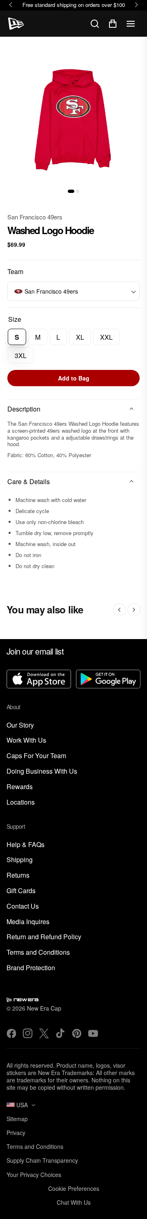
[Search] (95, 23)
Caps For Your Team (36, 756)
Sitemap (17, 1118)
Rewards (20, 787)
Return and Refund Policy (44, 937)
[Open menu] (130, 23)
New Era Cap (44, 1008)
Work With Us (26, 740)
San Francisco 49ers (34, 216)
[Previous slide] (119, 609)
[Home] (16, 24)
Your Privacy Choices (34, 1174)
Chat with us (74, 1202)
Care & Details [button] (28, 481)
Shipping (20, 860)
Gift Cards (21, 891)
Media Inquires (28, 922)
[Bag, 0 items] (113, 23)
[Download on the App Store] (39, 680)
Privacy (16, 1132)
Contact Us (23, 906)
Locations (21, 802)
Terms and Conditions (38, 952)
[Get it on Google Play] (108, 680)
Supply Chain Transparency (42, 1160)
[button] (71, 191)
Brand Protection (31, 968)
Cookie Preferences (73, 1188)
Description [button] (23, 409)
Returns (18, 875)
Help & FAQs (26, 845)
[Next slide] (133, 609)
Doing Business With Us (42, 771)
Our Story (20, 725)
